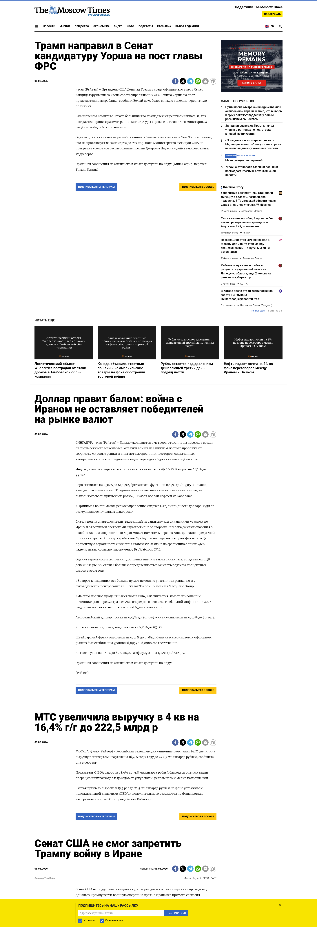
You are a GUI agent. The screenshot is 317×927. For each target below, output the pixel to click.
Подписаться (158, 485)
